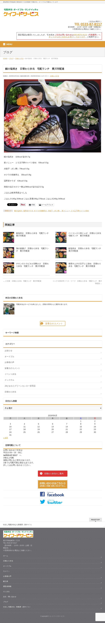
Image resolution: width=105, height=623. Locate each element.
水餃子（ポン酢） (54, 211)
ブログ (5, 602)
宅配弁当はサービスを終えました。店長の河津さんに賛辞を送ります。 (42, 304)
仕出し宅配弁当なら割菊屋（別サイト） (18, 525)
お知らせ (8, 351)
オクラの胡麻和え (40, 211)
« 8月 (5, 438)
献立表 (5, 581)
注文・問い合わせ (9, 597)
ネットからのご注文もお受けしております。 (68, 37)
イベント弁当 (10, 374)
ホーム (5, 556)
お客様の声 (9, 362)
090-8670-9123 (80, 35)
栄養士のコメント (12, 368)
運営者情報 (7, 586)
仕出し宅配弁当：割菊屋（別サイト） (17, 607)
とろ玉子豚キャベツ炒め (80, 211)
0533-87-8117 (91, 24)
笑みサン (6, 571)
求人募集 (6, 592)
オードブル (9, 356)
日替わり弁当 (54, 76)
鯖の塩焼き (18, 211)
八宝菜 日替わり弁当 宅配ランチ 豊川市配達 (22, 281)
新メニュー (66, 211)
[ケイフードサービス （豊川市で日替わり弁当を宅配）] (21, 13)
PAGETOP (95, 519)
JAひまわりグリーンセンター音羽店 (20, 386)
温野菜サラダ (28, 211)
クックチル (9, 380)
